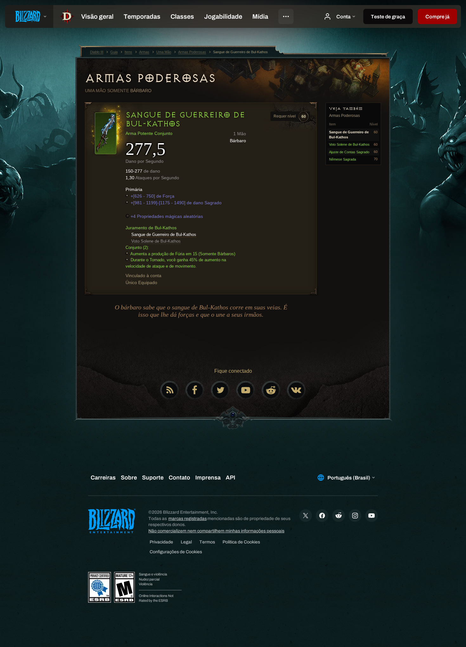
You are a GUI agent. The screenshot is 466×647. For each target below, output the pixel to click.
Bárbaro (141, 90)
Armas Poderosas (150, 78)
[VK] (296, 390)
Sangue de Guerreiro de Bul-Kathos (163, 234)
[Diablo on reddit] (271, 390)
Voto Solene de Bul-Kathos (156, 241)
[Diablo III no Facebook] (194, 390)
